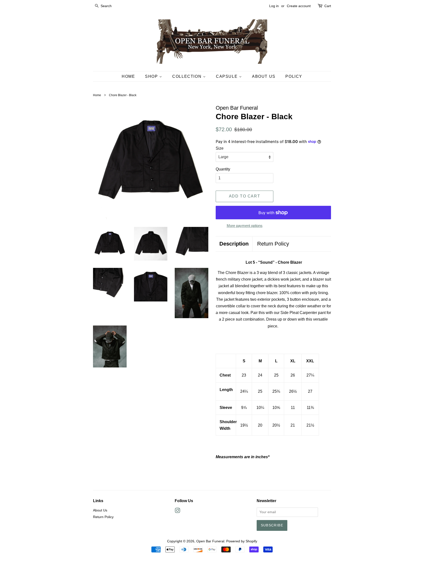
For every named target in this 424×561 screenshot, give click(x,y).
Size (220, 148)
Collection (187, 76)
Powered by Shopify (241, 541)
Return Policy (273, 244)
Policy (293, 76)
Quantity (223, 169)
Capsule (227, 76)
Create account (299, 6)
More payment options (245, 225)
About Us (264, 76)
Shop (152, 76)
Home (128, 76)
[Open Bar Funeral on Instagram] (177, 511)
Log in (274, 6)
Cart (327, 6)
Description (234, 244)
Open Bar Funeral (210, 541)
